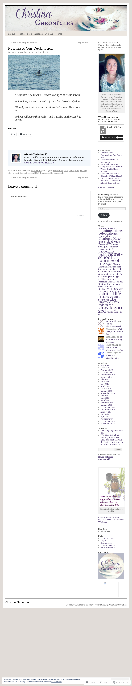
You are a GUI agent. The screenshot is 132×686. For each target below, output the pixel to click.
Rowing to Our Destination (30, 48)
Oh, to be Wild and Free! (111, 176)
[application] (111, 137)
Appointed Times (110, 231)
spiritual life (36, 171)
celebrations (108, 233)
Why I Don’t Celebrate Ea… (112, 356)
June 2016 (105, 382)
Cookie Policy (56, 682)
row (13, 173)
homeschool (110, 255)
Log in (103, 540)
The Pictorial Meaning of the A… (114, 339)
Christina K (43, 52)
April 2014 (105, 416)
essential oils (109, 241)
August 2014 (106, 412)
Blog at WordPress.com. (75, 605)
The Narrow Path (108, 300)
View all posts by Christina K (40, 162)
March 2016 (106, 389)
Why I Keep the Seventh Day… (114, 331)
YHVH (36, 173)
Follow (104, 215)
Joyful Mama (113, 264)
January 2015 (106, 405)
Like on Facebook (106, 188)
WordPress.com (108, 547)
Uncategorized (110, 309)
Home (11, 34)
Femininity (113, 247)
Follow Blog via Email (108, 195)
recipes (119, 281)
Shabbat (118, 289)
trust (31, 173)
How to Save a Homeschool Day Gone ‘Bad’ (111, 155)
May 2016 (105, 384)
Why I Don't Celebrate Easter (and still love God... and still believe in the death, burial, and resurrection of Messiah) (112, 440)
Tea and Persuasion (110, 174)
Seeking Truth (105, 289)
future (71, 171)
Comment (81, 215)
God (77, 171)
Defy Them (83, 42)
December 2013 (108, 421)
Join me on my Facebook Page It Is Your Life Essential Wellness (111, 519)
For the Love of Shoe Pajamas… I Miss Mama (111, 179)
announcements (106, 228)
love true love (110, 272)
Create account (107, 538)
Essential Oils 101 (43, 34)
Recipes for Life (106, 284)
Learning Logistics (107, 267)
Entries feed (106, 543)
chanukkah (104, 236)
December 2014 (108, 407)
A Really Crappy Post (110, 183)
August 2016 (106, 377)
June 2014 (105, 414)
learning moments (110, 268)
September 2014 (108, 409)
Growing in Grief (108, 249)
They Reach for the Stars (112, 167)
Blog (29, 34)
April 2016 (105, 386)
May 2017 (105, 365)
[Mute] (117, 137)
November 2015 (108, 393)
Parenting (111, 279)
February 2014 (107, 419)
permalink (58, 173)
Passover (102, 282)
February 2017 (107, 370)
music (116, 274)
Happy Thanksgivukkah (113, 325)
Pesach (111, 282)
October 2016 (106, 372)
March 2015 (106, 400)
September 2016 (108, 375)
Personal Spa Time (109, 164)
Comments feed (108, 545)
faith (66, 171)
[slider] (119, 137)
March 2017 (106, 368)
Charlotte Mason (110, 238)
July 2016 (104, 379)
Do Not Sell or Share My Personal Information (108, 605)
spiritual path (22, 173)
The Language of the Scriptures (109, 298)
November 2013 (108, 423)
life (9, 173)
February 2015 (107, 402)
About (21, 34)
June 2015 (105, 398)
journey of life (108, 262)
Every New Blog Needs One (23, 42)
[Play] (103, 137)
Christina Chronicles (17, 602)
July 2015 (104, 395)
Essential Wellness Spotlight (108, 245)
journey (83, 171)
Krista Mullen (112, 321)
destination (58, 171)
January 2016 (106, 391)
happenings (106, 251)
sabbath (111, 286)
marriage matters (110, 272)
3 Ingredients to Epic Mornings (110, 161)
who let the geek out (110, 313)
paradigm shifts (109, 278)
